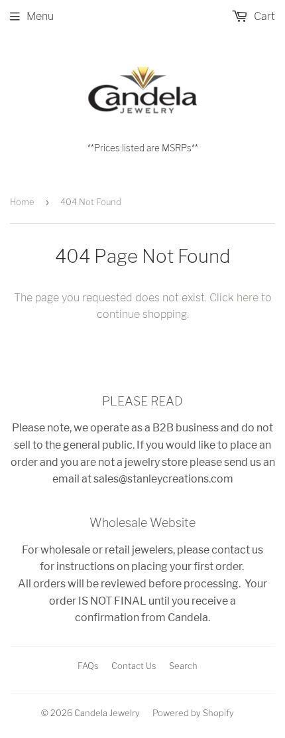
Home (22, 201)
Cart (263, 16)
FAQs (88, 665)
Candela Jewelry (107, 712)
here (247, 297)
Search (183, 665)
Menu (40, 16)
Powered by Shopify (193, 712)
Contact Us (133, 665)
